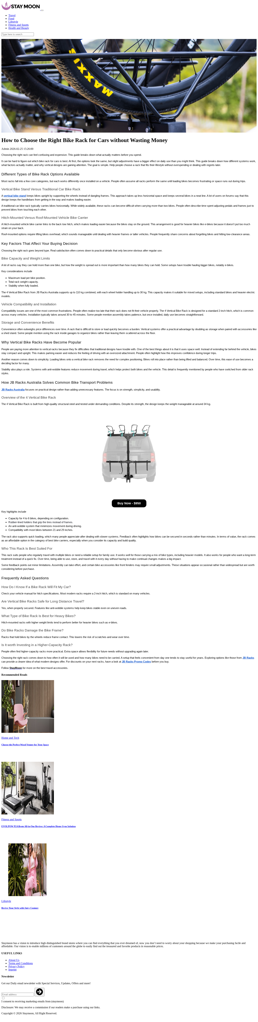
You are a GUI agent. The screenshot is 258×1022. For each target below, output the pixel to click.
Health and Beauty (18, 28)
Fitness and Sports (18, 24)
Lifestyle (13, 21)
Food (11, 18)
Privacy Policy (16, 966)
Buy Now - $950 (129, 503)
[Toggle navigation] (42, 10)
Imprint (12, 969)
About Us (13, 960)
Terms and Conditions (20, 963)
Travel (11, 15)
